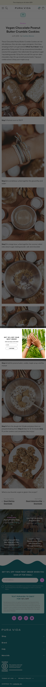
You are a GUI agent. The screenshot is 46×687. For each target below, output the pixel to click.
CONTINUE (11, 348)
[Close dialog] (44, 330)
